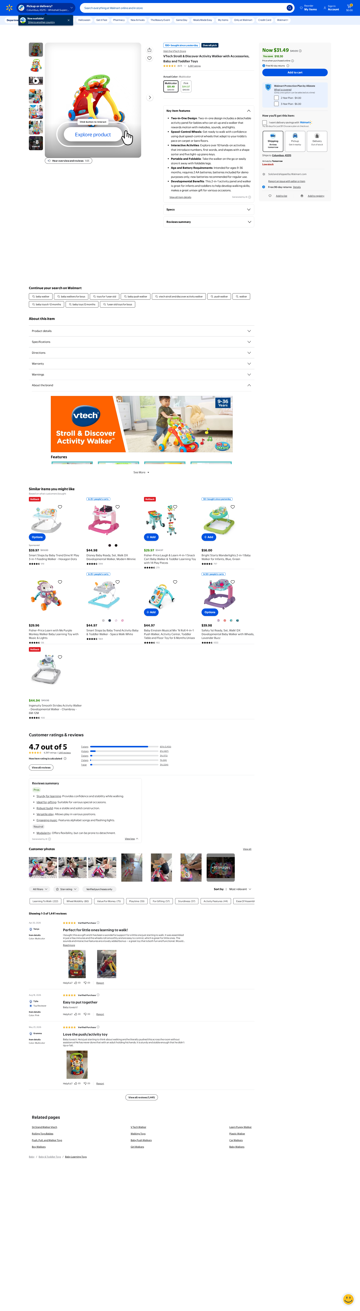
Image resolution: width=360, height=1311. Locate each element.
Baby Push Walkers (141, 1140)
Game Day (181, 19)
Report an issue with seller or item (286, 181)
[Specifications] (249, 342)
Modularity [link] (44, 833)
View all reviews (41, 767)
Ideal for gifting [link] (46, 802)
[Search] (290, 8)
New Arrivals (138, 19)
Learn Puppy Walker (240, 1127)
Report (100, 982)
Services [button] (38, 20)
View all (247, 848)
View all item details (180, 197)
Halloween (84, 19)
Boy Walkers (39, 1146)
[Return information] (287, 65)
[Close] (69, 20)
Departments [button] (14, 20)
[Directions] (249, 353)
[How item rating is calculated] (65, 758)
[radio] (170, 86)
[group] (182, 65)
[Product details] (249, 331)
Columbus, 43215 (281, 155)
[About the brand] (249, 385)
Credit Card (264, 19)
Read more (69, 945)
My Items (223, 19)
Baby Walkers (236, 1146)
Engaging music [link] (47, 820)
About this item (42, 319)
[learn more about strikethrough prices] (300, 50)
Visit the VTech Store (174, 51)
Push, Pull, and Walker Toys (47, 1140)
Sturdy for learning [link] (49, 796)
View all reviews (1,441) (141, 1097)
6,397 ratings (194, 66)
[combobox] (187, 8)
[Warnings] (249, 375)
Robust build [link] (45, 808)
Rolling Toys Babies (42, 1133)
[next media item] (149, 97)
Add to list (281, 195)
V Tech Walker (138, 1127)
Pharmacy (119, 19)
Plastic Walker (237, 1133)
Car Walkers (236, 1140)
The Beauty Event (160, 19)
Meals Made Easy (202, 19)
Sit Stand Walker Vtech (44, 1127)
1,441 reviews (64, 752)
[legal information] (292, 60)
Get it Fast (101, 19)
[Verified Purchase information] (98, 922)
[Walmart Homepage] (9, 8)
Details (297, 186)
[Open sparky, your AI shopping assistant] (348, 1299)
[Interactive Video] (36, 50)
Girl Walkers (137, 1146)
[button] (309, 8)
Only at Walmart (243, 19)
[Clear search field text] (281, 8)
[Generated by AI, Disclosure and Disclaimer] (249, 197)
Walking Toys (138, 1133)
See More (139, 472)
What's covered (282, 89)
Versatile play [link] (45, 814)
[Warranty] (249, 364)
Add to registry (316, 195)
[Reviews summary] (185, 65)
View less (130, 838)
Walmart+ (282, 19)
